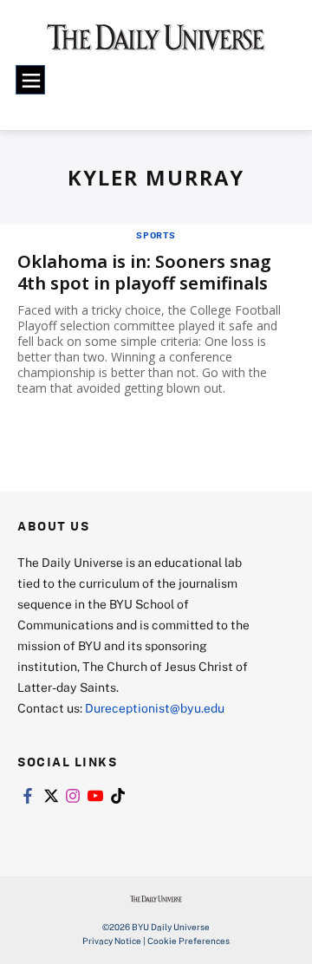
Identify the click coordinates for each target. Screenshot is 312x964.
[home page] (156, 43)
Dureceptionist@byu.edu (154, 707)
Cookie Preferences (188, 940)
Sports (156, 235)
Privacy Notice (111, 940)
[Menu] (30, 79)
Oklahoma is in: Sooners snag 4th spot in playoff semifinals (144, 272)
